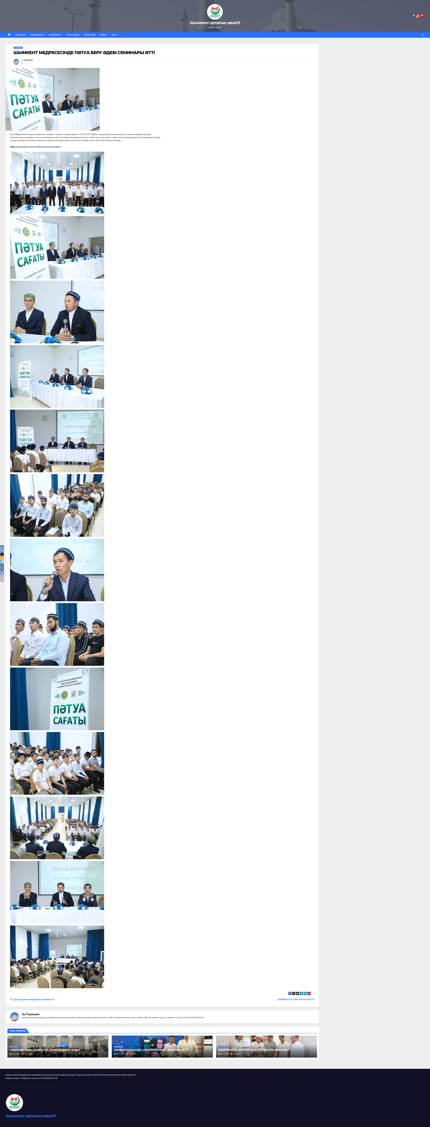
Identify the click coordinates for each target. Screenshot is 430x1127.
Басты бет (20, 35)
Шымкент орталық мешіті (215, 22)
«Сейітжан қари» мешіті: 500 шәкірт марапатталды (44, 1049)
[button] (423, 35)
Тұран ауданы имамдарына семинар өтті (33, 999)
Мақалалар (55, 35)
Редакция (28, 60)
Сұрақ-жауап (72, 35)
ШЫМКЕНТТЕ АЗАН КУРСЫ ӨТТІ (295, 999)
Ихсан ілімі (89, 35)
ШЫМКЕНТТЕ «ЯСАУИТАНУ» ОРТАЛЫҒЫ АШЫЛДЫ (253, 1049)
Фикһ (114, 35)
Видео (103, 35)
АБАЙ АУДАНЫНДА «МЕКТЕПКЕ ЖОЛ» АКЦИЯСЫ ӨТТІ (151, 1049)
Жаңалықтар (37, 35)
